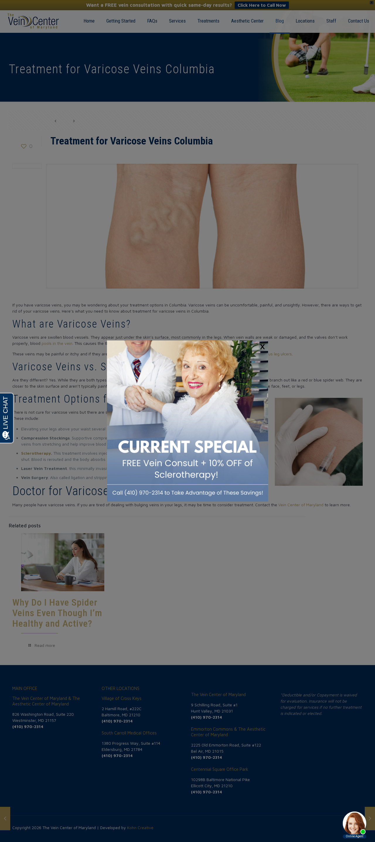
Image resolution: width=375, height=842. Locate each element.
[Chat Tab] (187, 421)
